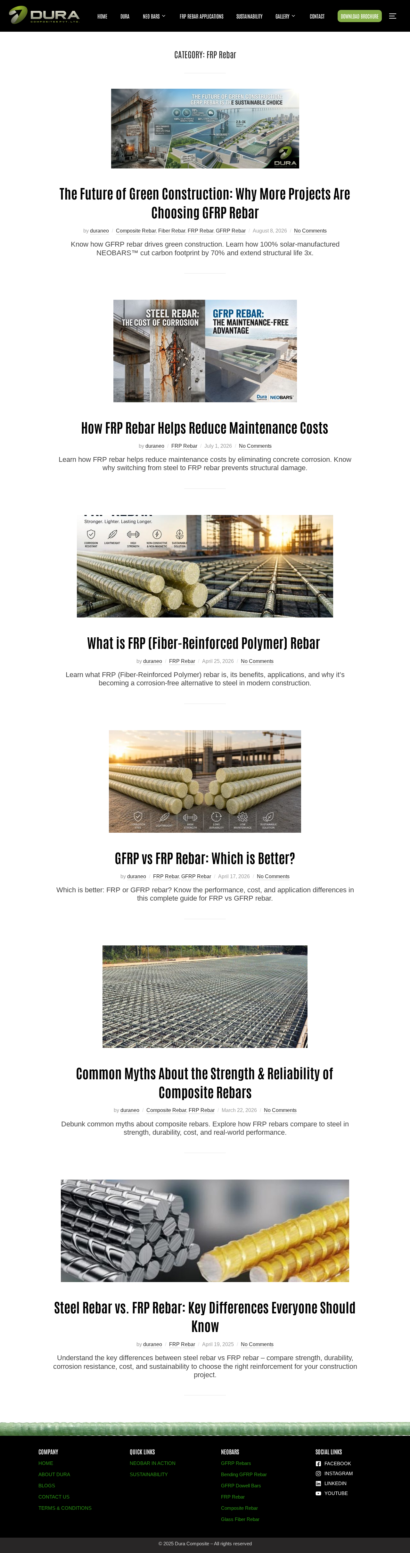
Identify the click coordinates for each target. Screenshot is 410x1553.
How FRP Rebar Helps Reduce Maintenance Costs (204, 427)
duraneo (99, 230)
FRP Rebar (200, 230)
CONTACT (317, 16)
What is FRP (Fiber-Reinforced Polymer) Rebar (205, 642)
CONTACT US (54, 1497)
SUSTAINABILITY (249, 16)
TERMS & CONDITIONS (65, 1508)
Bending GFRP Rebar (244, 1474)
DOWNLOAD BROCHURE (360, 16)
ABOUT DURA (54, 1474)
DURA (124, 16)
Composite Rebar (136, 230)
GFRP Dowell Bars (241, 1485)
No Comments (310, 230)
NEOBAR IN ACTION (153, 1463)
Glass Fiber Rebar (240, 1519)
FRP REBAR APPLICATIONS (201, 16)
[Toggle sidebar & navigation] (395, 16)
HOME (102, 16)
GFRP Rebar (231, 230)
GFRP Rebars (236, 1463)
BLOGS (46, 1485)
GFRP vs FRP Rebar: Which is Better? (205, 857)
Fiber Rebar (171, 230)
